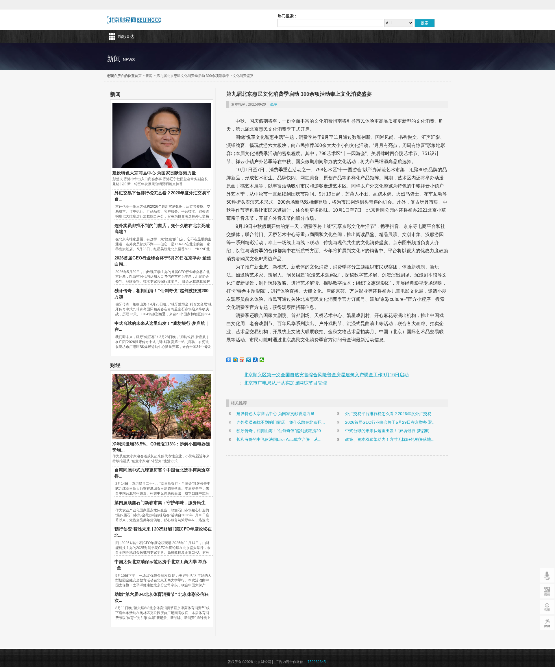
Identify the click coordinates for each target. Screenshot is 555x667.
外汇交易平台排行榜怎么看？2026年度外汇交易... (390, 413)
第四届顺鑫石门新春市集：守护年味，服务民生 (160, 502)
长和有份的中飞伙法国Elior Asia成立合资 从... (278, 439)
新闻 (148, 76)
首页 (138, 76)
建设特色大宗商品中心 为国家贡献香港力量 (154, 172)
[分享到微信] (262, 360)
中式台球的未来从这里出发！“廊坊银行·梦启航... (388, 430)
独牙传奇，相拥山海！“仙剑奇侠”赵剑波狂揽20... (280, 430)
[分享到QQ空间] (235, 360)
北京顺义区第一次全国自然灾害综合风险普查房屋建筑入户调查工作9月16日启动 (326, 374)
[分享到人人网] (255, 360)
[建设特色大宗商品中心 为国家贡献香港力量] (161, 167)
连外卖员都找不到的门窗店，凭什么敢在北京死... (280, 422)
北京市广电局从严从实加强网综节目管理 (285, 382)
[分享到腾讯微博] (248, 360)
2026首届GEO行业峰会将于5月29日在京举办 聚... (390, 422)
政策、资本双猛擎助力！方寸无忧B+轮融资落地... (389, 439)
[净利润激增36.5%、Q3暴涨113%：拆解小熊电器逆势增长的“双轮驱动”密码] (161, 438)
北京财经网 (134, 20)
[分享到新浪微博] (242, 360)
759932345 (317, 662)
